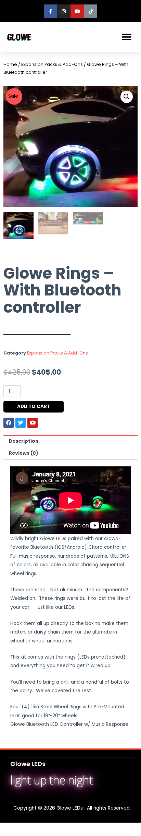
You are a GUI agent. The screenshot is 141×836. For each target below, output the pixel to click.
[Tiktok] (90, 11)
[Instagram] (63, 11)
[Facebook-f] (50, 11)
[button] (126, 37)
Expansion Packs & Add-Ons (52, 64)
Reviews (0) (23, 453)
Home (10, 64)
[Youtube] (77, 11)
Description (23, 441)
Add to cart (33, 406)
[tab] (70, 441)
